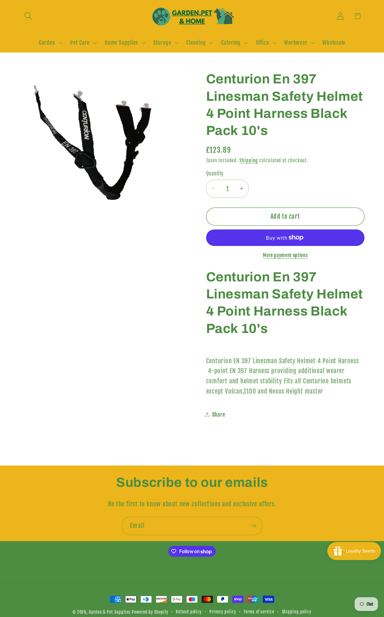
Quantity (215, 173)
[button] (28, 16)
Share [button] (218, 414)
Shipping (248, 160)
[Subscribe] (253, 526)
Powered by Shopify (150, 612)
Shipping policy (297, 612)
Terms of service (259, 612)
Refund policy (189, 612)
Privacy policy (222, 612)
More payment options (285, 255)
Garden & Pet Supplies (109, 612)
